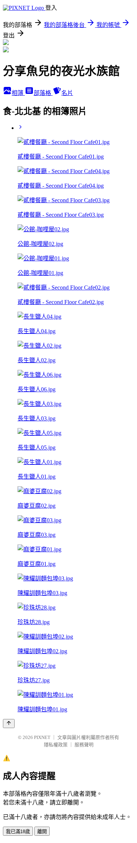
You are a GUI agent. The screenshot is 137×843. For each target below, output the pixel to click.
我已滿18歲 (18, 831)
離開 (42, 831)
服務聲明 (84, 744)
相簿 (18, 93)
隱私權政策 (56, 744)
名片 (67, 93)
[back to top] (9, 723)
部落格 (43, 93)
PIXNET (42, 737)
